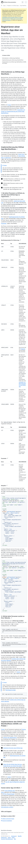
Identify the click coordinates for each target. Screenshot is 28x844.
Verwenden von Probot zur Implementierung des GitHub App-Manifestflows (13, 111)
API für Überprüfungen (9, 794)
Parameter (3, 223)
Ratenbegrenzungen (10, 690)
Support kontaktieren (7, 820)
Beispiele (3, 485)
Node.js (24, 729)
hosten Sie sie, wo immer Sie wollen (12, 766)
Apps (4, 5)
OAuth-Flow (21, 154)
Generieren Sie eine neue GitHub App (12, 748)
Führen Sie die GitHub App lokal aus (12, 764)
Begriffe (19, 836)
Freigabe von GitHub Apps (13, 5)
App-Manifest (23, 5)
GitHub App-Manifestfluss (10, 737)
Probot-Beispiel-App (9, 790)
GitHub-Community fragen (8, 818)
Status (9, 837)
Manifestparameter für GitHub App (10, 240)
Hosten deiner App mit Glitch (10, 788)
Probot (9, 104)
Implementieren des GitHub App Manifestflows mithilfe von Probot (13, 724)
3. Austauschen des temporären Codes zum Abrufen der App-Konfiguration (14, 652)
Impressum (13, 836)
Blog (15, 838)
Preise (13, 837)
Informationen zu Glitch (7, 807)
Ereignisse (23, 348)
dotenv (18, 672)
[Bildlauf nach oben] (25, 841)
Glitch (2, 792)
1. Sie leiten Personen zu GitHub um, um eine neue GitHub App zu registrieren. (13, 194)
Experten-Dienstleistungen (7, 838)
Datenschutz (4, 837)
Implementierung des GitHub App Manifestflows (12, 148)
